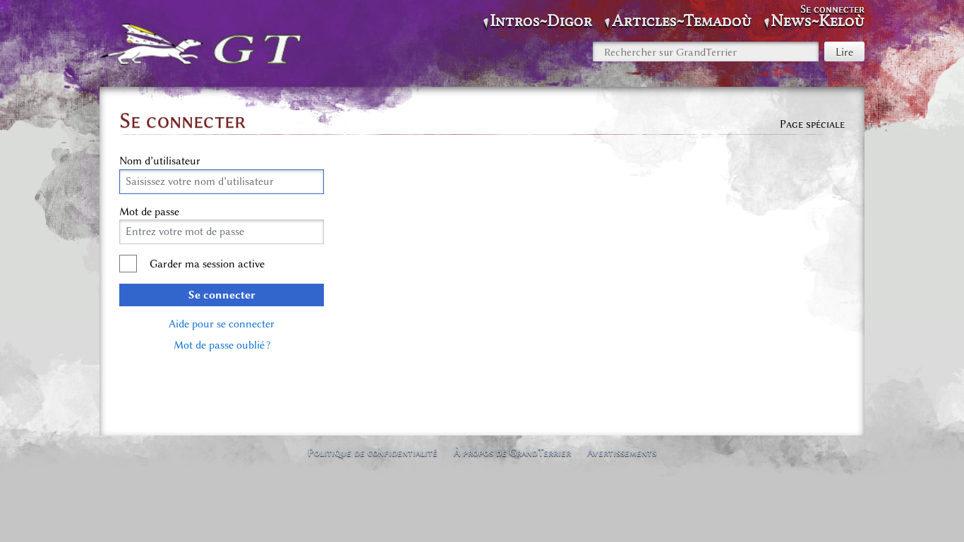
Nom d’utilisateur (159, 161)
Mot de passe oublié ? (222, 345)
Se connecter (221, 295)
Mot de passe (149, 211)
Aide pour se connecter (222, 324)
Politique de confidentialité (373, 452)
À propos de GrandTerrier (512, 452)
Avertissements (621, 452)
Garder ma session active (207, 264)
